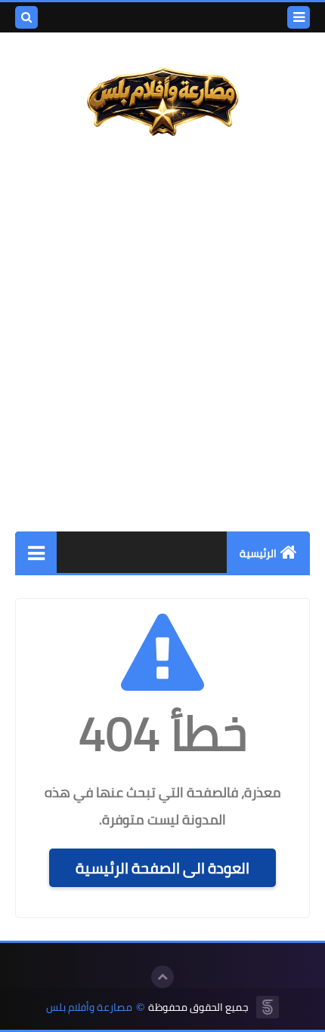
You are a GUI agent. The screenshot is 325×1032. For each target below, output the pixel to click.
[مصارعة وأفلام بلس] (162, 102)
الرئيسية (258, 553)
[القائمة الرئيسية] (36, 552)
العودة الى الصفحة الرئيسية (162, 868)
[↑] (162, 977)
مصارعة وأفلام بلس (89, 1007)
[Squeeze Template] (267, 1007)
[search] (26, 17)
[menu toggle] (298, 17)
